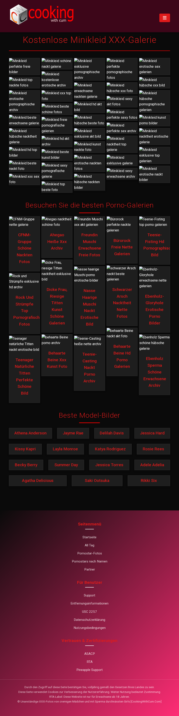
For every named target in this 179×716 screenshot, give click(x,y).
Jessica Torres (109, 464)
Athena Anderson (30, 433)
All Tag (89, 545)
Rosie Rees (153, 448)
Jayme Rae (73, 433)
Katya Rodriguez (110, 448)
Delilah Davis (112, 433)
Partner (89, 569)
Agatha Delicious (37, 480)
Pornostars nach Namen (89, 561)
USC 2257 (89, 612)
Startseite (89, 537)
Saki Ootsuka (97, 480)
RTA (90, 662)
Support (89, 595)
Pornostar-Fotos (89, 553)
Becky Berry (26, 464)
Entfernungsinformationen (89, 603)
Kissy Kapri (25, 448)
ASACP (89, 654)
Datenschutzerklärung (89, 620)
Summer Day (66, 464)
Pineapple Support (89, 670)
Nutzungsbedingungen (90, 628)
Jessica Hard (152, 433)
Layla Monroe (65, 448)
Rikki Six (149, 480)
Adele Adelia (152, 464)
